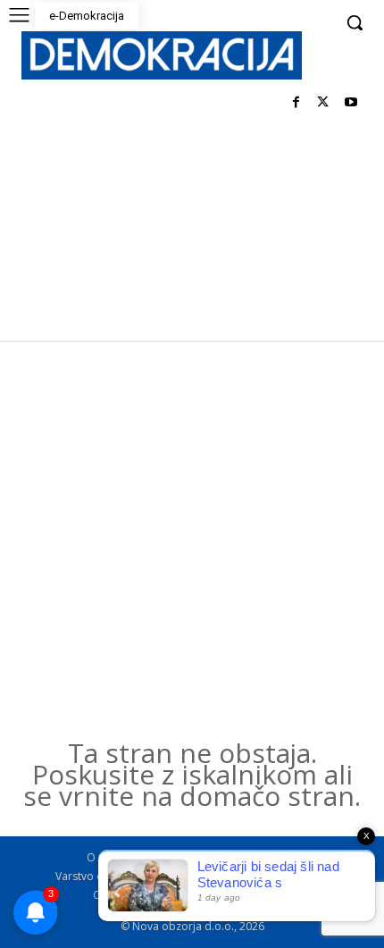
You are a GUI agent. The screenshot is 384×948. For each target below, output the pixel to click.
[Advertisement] (192, 541)
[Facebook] (296, 103)
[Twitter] (323, 103)
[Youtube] (350, 103)
